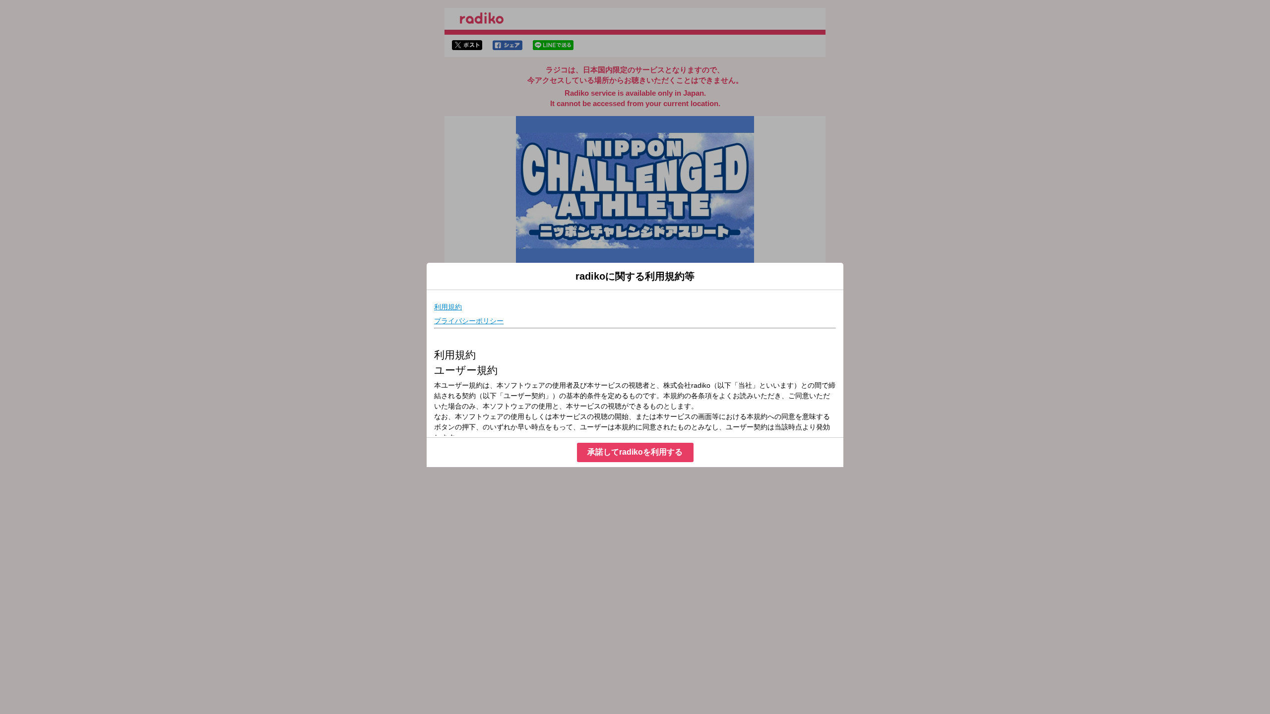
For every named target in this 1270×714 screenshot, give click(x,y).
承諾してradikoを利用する (635, 452)
